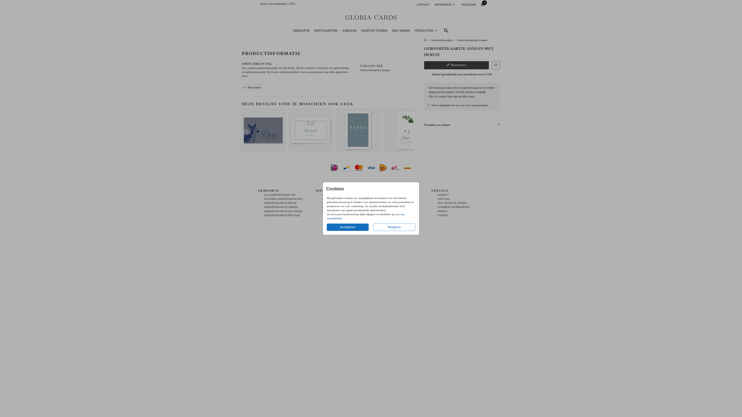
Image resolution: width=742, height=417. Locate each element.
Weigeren (394, 227)
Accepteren (348, 227)
